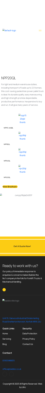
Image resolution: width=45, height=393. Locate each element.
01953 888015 (8, 360)
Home (5, 333)
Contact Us (27, 344)
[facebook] (11, 374)
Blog (4, 344)
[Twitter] (4, 374)
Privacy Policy (28, 338)
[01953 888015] (3, 358)
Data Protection (29, 333)
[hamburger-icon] (40, 30)
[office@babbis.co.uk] (3, 366)
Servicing (6, 338)
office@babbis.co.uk (11, 369)
